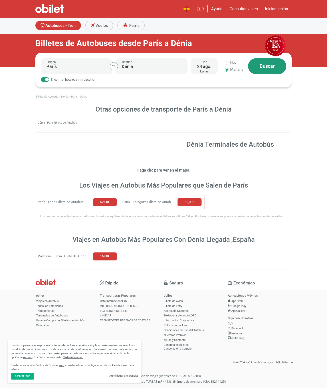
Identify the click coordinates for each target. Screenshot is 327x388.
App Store (237, 301)
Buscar (267, 66)
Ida (205, 62)
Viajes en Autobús (47, 301)
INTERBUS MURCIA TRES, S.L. (119, 306)
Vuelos (101, 25)
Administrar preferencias (123, 375)
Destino (127, 62)
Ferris (133, 25)
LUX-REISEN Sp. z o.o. (113, 310)
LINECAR (105, 315)
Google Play (238, 306)
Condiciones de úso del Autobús (184, 330)
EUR (200, 9)
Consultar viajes (244, 8)
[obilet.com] (60, 12)
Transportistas (45, 310)
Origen (51, 62)
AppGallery (238, 310)
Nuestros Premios (175, 335)
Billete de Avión (173, 301)
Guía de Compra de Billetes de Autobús (60, 320)
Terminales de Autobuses (52, 315)
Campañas (43, 325)
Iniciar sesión (276, 8)
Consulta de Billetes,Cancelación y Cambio (178, 346)
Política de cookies (176, 325)
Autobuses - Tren (60, 25)
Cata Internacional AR (113, 301)
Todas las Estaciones (49, 306)
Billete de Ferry (173, 306)
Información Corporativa (179, 320)
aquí (61, 365)
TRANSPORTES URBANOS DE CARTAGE (125, 320)
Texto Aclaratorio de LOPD (180, 315)
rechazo (27, 357)
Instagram (237, 333)
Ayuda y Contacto (175, 340)
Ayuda (216, 8)
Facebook (237, 328)
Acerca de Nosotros (176, 310)
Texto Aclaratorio (73, 357)
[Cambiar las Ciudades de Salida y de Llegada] (114, 66)
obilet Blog (237, 338)
